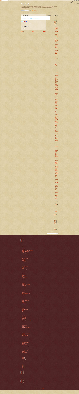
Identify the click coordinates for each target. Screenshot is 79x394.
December (56, 25)
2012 (55, 220)
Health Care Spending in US (56, 36)
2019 (55, 23)
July (55, 205)
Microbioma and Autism (56, 62)
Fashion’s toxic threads (56, 125)
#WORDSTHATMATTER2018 (56, 117)
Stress (55, 193)
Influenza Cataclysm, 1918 (56, 103)
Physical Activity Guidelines (56, 39)
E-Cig (22, 274)
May (22, 364)
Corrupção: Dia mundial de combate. (56, 161)
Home (33, 31)
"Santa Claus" (56, 73)
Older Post (44, 31)
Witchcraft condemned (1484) (56, 176)
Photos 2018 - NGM (56, 52)
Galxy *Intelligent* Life (56, 130)
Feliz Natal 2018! (56, 84)
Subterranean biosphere (56, 146)
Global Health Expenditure (56, 120)
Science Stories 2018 (56, 42)
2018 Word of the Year (56, 108)
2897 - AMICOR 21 (56, 195)
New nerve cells (56, 69)
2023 (22, 240)
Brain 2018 (56, 77)
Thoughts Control (56, 152)
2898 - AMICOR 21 (56, 158)
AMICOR (25, 3)
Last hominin (56, 89)
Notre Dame (56, 79)
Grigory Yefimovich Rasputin (56, 47)
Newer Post (22, 31)
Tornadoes (56, 88)
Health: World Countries (56, 192)
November (23, 357)
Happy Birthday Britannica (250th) (56, 154)
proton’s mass (56, 190)
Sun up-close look (56, 133)
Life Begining (56, 169)
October (56, 201)
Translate (34, 10)
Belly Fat (23, 268)
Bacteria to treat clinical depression (56, 150)
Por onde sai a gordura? (56, 72)
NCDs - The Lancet (56, 122)
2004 (55, 229)
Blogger (43, 388)
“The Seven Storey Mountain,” (56, 34)
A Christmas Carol (56, 97)
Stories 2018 (56, 87)
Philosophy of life (24, 319)
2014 (22, 373)
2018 (55, 24)
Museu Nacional (56, 99)
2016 (55, 215)
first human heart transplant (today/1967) (56, 186)
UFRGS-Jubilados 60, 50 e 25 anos (56, 197)
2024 (22, 239)
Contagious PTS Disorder (56, 127)
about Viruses (56, 28)
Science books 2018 (24, 316)
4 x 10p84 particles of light (56, 189)
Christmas (56, 78)
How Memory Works (56, 55)
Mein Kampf (56, 90)
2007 (22, 381)
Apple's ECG (56, 162)
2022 (55, 20)
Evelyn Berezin (56, 142)
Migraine (56, 107)
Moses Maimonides (56, 135)
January (23, 368)
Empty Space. (56, 27)
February (56, 211)
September (23, 359)
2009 (55, 223)
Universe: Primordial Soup (56, 76)
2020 (55, 22)
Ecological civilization (56, 166)
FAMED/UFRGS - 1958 (56, 114)
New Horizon (56, 40)
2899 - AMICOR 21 (56, 112)
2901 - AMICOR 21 (56, 50)
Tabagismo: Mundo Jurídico (56, 164)
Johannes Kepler (56, 64)
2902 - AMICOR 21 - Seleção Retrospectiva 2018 (56, 30)
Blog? (22, 276)
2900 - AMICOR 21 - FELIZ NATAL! (56, 81)
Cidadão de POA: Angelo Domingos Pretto (56, 139)
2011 (55, 221)
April (22, 365)
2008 (22, 380)
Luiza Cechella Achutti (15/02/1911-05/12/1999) (56, 173)
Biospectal (56, 184)
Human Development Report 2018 (56, 94)
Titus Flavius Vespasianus (56, 45)
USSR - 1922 (56, 48)
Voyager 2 (23, 326)
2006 (22, 382)
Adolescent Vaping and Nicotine (56, 105)
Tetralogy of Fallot (56, 85)
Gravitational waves (56, 168)
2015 (22, 372)
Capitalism (23, 267)
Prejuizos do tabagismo (56, 101)
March (56, 210)
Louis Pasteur (56, 65)
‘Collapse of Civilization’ (56, 179)
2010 (55, 222)
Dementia (56, 121)
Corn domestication (56, 111)
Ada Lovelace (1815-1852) (56, 156)
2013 (22, 374)
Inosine (56, 180)
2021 (55, 21)
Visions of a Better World (56, 58)
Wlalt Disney (56, 177)
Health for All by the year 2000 (56, 182)
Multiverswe (23, 292)
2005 (55, 228)
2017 (55, 214)
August (56, 204)
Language (56, 118)
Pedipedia (23, 294)
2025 (55, 16)
